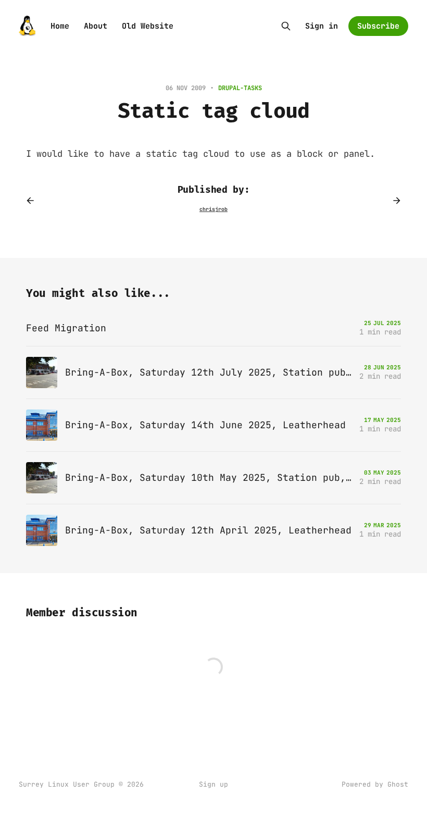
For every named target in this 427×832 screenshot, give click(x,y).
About (95, 26)
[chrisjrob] (213, 209)
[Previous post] (34, 200)
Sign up (213, 784)
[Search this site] (286, 26)
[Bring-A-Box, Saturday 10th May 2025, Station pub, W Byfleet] (213, 478)
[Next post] (393, 200)
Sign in (321, 26)
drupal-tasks (240, 88)
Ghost (397, 784)
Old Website (147, 26)
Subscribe (378, 26)
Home (60, 26)
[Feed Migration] (213, 328)
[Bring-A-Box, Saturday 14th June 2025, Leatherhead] (213, 425)
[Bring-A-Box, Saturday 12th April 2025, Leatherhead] (213, 530)
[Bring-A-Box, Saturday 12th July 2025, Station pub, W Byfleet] (213, 372)
